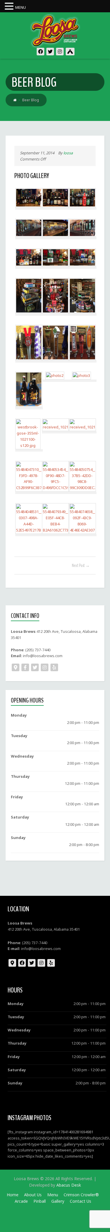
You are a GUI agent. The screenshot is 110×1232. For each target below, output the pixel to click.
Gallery (57, 1201)
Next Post (81, 565)
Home (12, 1194)
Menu (52, 1194)
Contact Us (80, 1201)
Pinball (39, 1201)
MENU (20, 7)
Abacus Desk (68, 1185)
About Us (33, 1194)
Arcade (21, 1201)
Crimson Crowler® (81, 1194)
